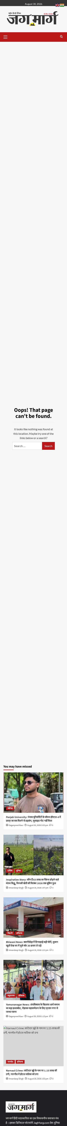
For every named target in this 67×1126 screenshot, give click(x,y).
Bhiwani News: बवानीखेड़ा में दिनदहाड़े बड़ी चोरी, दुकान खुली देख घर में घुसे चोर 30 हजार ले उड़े (32, 944)
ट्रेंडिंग (10, 870)
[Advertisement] (33, 62)
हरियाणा (19, 933)
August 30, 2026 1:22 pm (38, 950)
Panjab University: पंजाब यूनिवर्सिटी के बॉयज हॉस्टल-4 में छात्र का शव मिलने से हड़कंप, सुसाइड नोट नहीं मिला (33, 819)
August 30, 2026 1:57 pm (38, 887)
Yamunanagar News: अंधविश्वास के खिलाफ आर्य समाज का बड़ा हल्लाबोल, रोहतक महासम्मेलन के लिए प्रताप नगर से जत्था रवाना (33, 1008)
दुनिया (18, 870)
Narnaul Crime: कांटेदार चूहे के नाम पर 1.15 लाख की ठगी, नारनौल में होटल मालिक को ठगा (31, 1072)
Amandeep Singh (16, 887)
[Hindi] (62, 4)
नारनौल (10, 1061)
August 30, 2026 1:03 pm (38, 1078)
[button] (6, 36)
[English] (57, 4)
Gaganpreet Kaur (16, 825)
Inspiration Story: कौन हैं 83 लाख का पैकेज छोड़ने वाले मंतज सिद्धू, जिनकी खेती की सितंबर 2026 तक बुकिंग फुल (32, 881)
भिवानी (10, 933)
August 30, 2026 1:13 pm (37, 1016)
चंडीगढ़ (10, 808)
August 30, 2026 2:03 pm (37, 825)
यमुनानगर (11, 995)
